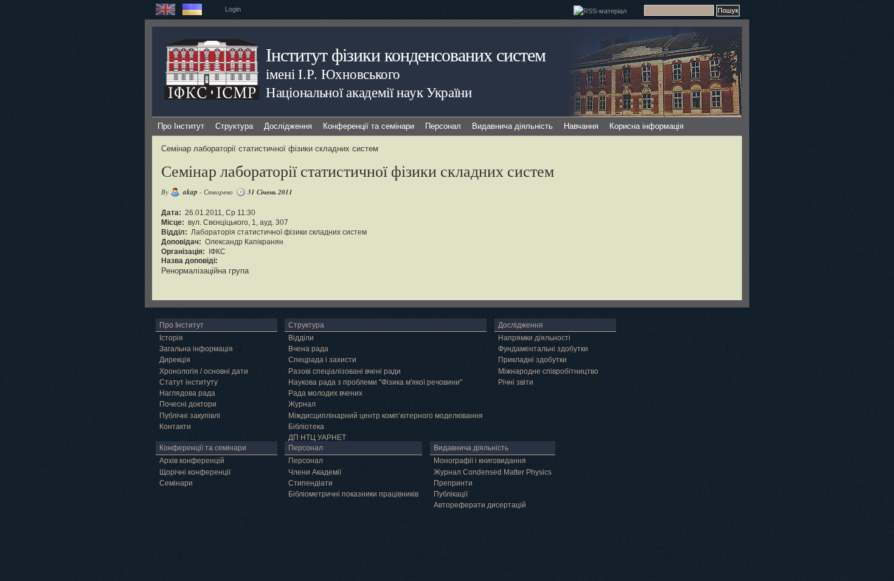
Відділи (301, 338)
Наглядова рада (187, 393)
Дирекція (174, 360)
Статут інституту (188, 382)
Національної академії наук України (369, 92)
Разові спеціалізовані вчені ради (344, 371)
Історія (171, 338)
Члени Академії (314, 472)
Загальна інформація (196, 349)
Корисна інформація (646, 126)
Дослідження (288, 126)
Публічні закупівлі (189, 415)
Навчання (581, 126)
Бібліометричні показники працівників (353, 494)
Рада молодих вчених (325, 393)
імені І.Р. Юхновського (333, 73)
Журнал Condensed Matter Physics (493, 472)
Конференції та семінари (368, 126)
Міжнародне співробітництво (548, 371)
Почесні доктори (188, 404)
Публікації (451, 494)
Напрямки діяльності (534, 338)
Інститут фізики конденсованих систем (406, 54)
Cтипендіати (310, 483)
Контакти (175, 426)
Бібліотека (306, 426)
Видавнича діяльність (512, 126)
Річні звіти (515, 382)
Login (233, 9)
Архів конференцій (191, 460)
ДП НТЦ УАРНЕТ (317, 437)
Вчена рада (308, 349)
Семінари (176, 483)
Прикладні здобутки (532, 360)
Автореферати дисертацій (480, 505)
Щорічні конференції (194, 472)
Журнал (302, 404)
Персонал (443, 126)
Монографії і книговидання (480, 460)
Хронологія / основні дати (203, 371)
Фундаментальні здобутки (543, 349)
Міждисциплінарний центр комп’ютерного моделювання (385, 415)
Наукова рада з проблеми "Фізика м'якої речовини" (375, 382)
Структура (234, 126)
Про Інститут (181, 126)
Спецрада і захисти (322, 360)
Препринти (453, 483)
